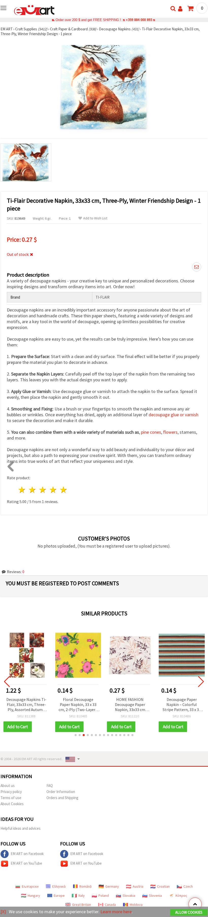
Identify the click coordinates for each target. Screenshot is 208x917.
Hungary (34, 895)
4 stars (53, 490)
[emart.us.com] (34, 9)
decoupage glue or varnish (173, 415)
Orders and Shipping (62, 797)
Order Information (60, 791)
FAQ (49, 785)
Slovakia (129, 895)
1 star (22, 490)
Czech (188, 886)
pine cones (151, 432)
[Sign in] (180, 9)
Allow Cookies (188, 912)
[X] (3, 911)
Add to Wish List (95, 218)
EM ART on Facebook (27, 853)
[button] (76, 735)
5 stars (63, 490)
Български (30, 886)
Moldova (136, 904)
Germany (112, 886)
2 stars (32, 490)
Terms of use (11, 797)
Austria (138, 886)
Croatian (163, 886)
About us (8, 785)
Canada (110, 904)
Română (85, 886)
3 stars (43, 490)
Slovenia (155, 895)
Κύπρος (181, 895)
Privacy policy (11, 791)
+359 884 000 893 (139, 20)
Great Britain (81, 904)
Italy (81, 895)
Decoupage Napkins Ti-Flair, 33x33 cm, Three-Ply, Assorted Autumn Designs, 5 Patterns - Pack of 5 (26, 705)
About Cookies (12, 803)
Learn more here (116, 911)
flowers (170, 432)
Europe (59, 895)
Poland (103, 895)
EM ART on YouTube (26, 863)
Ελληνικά (59, 886)
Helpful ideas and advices (21, 828)
